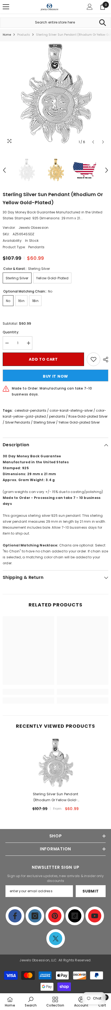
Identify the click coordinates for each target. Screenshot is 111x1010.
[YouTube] (94, 916)
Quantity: (11, 332)
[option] (55, 94)
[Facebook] (15, 916)
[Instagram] (35, 916)
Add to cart (43, 359)
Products (23, 35)
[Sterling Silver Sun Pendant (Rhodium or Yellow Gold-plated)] (55, 763)
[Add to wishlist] (93, 359)
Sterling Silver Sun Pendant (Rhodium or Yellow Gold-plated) (55, 797)
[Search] (102, 23)
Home (7, 35)
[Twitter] (55, 938)
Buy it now (55, 376)
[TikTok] (74, 916)
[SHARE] (104, 359)
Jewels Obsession (34, 227)
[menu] (6, 7)
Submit (90, 891)
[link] (28, 692)
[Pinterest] (55, 916)
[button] (93, 142)
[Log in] (90, 7)
